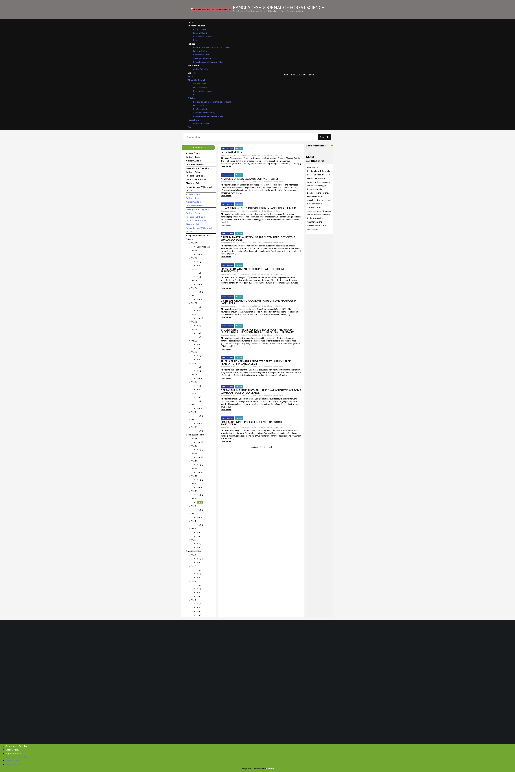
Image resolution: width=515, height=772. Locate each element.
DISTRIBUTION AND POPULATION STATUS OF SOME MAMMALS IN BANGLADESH (259, 302)
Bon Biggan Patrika (195, 434)
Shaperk (270, 768)
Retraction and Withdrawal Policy (208, 62)
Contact (192, 73)
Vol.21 (194, 412)
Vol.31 (194, 314)
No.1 (199, 265)
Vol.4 (193, 555)
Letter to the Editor (231, 152)
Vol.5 (193, 540)
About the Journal (196, 25)
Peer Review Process (202, 36)
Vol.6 (193, 528)
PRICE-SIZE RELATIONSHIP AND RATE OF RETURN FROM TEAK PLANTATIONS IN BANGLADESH (256, 362)
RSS (195, 40)
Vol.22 (194, 404)
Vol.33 (194, 295)
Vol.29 (194, 329)
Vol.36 (194, 269)
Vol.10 (194, 498)
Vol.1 (193, 600)
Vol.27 (194, 352)
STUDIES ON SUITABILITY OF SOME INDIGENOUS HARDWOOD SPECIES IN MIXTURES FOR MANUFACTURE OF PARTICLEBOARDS (257, 331)
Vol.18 (194, 438)
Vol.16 (194, 453)
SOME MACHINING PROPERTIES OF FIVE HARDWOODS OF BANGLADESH (254, 423)
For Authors (193, 65)
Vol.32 (194, 303)
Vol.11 (194, 491)
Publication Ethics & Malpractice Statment (212, 47)
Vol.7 (193, 521)
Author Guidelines (201, 69)
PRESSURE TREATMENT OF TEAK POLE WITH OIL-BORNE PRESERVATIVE (252, 270)
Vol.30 (194, 322)
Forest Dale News (194, 551)
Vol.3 (193, 566)
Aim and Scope (199, 29)
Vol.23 (194, 393)
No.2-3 (200, 558)
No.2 (199, 261)
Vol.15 (194, 461)
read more (226, 166)
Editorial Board (200, 33)
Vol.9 (193, 506)
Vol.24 (194, 382)
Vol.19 (194, 427)
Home (190, 22)
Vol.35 (194, 280)
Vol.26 (194, 363)
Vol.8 (193, 513)
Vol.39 (194, 243)
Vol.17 (194, 446)
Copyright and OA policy (204, 58)
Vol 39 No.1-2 (203, 246)
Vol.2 (193, 581)
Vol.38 (194, 250)
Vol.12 (194, 483)
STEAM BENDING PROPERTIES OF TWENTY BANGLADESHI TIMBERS (259, 208)
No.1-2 (200, 254)
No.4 (199, 570)
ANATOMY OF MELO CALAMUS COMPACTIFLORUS (250, 178)
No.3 (199, 573)
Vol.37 (194, 258)
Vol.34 (194, 288)
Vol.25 (194, 374)
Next (270, 447)
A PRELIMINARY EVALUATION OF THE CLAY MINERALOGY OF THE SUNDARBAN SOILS (258, 238)
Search (324, 137)
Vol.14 (194, 468)
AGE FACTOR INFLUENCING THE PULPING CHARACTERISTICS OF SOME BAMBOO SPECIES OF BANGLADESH (261, 391)
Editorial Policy (200, 51)
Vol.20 (194, 419)
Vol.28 (194, 340)
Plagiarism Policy (201, 54)
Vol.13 (194, 476)
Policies (191, 44)
